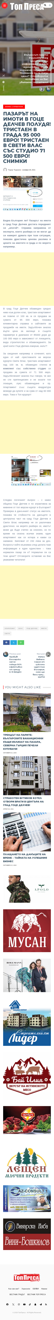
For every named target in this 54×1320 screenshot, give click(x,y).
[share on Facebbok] (3, 82)
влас (21, 628)
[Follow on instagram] (19, 1304)
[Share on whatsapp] (21, 642)
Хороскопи (26, 1289)
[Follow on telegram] (41, 1304)
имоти (44, 628)
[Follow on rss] (46, 1304)
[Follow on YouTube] (24, 1304)
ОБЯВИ (36, 1289)
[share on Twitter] (3, 75)
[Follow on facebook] (7, 1304)
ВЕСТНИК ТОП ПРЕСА (36, 1294)
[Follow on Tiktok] (30, 1304)
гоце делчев (32, 628)
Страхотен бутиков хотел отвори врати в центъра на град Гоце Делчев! (23, 802)
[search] (45, 5)
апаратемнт (10, 628)
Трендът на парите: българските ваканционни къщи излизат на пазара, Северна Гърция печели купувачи (23, 742)
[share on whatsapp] (3, 69)
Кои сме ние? (13, 1289)
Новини (44, 1289)
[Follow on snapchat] (35, 1304)
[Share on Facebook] (6, 642)
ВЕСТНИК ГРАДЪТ (17, 1294)
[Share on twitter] (13, 642)
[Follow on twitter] (13, 1304)
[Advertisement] (27, 279)
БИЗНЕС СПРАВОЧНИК (14, 107)
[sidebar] (50, 5)
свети (7, 633)
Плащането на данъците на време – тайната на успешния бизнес (25, 858)
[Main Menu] (4, 5)
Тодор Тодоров (14, 170)
